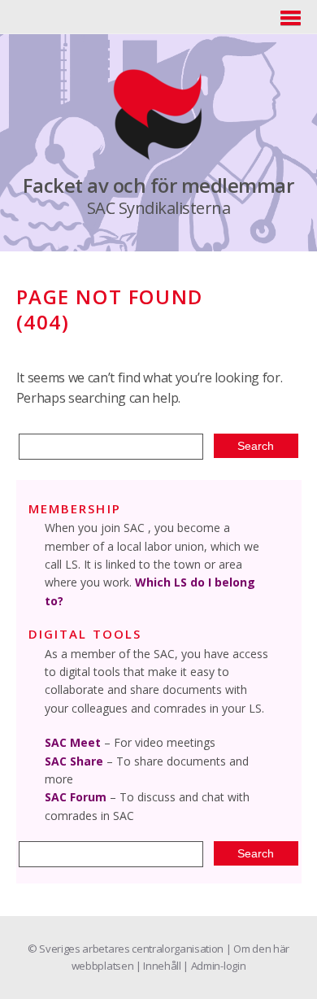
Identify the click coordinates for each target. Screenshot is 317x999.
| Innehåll (159, 965)
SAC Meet (73, 742)
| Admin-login (214, 965)
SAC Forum (75, 797)
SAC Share (74, 761)
